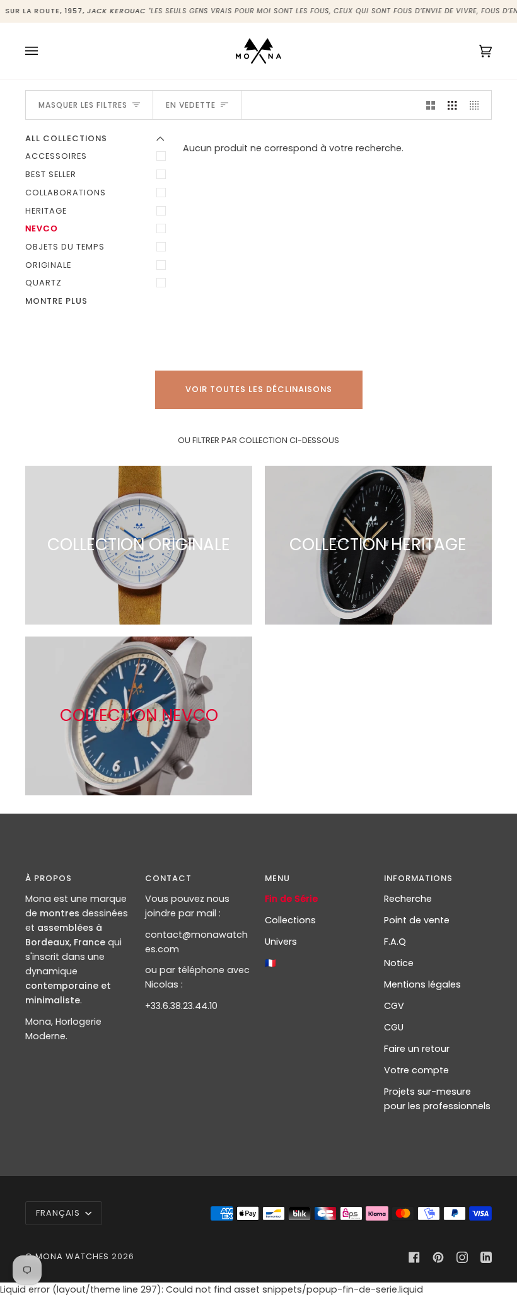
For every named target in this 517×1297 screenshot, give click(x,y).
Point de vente (417, 920)
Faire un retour (417, 1048)
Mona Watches (72, 1256)
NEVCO (41, 228)
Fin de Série (291, 898)
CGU (394, 1027)
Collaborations (65, 193)
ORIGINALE (48, 265)
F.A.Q (395, 941)
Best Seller (50, 174)
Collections (290, 920)
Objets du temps (65, 247)
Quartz (43, 283)
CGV (394, 1006)
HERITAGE (46, 211)
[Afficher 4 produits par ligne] (477, 105)
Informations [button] (418, 878)
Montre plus (56, 301)
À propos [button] (48, 878)
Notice (399, 963)
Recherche (408, 898)
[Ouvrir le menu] (44, 51)
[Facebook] (414, 1257)
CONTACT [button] (168, 878)
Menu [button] (277, 878)
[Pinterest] (438, 1257)
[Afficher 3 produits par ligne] (452, 105)
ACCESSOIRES (56, 156)
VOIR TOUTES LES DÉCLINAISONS (258, 389)
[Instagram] (462, 1257)
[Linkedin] (486, 1257)
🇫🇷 (270, 963)
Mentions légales (422, 984)
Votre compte (416, 1070)
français (59, 1213)
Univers (281, 941)
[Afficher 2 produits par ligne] (430, 105)
